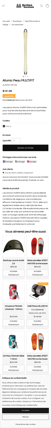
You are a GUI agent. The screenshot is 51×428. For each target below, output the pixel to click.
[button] (25, 5)
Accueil (6, 21)
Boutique (17, 21)
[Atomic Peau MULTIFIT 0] (25, 52)
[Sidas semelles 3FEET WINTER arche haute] (37, 341)
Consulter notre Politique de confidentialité (19, 405)
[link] (25, 423)
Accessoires (17, 25)
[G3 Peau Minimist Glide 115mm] (13, 341)
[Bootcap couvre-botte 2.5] (13, 246)
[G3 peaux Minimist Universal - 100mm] (13, 292)
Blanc (9, 126)
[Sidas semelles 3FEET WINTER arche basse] (37, 246)
